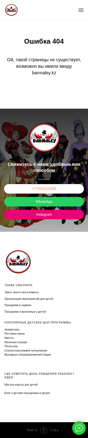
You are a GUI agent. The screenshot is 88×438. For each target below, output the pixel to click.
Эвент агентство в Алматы (22, 292)
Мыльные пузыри (16, 342)
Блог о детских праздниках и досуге (27, 393)
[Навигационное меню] (81, 10)
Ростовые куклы (15, 333)
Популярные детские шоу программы (38, 322)
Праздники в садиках (18, 305)
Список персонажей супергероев (26, 350)
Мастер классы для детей (21, 384)
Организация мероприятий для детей (29, 298)
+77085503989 (44, 189)
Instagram (44, 214)
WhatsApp (44, 202)
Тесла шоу (11, 346)
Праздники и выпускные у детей (25, 311)
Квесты (9, 338)
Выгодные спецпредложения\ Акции (28, 354)
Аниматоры (12, 329)
